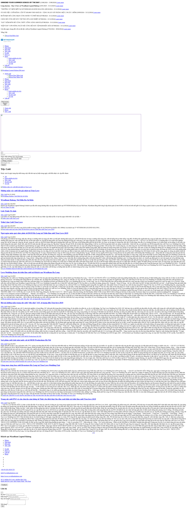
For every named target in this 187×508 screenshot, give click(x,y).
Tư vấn (11, 63)
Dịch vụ (7, 55)
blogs (6, 56)
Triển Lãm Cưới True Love (12, 222)
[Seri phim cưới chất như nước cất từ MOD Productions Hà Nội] (21, 336)
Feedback (4, 485)
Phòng (7, 46)
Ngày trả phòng (5, 158)
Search (4, 165)
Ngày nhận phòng (6, 156)
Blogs (6, 89)
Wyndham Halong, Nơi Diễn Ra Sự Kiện (17, 200)
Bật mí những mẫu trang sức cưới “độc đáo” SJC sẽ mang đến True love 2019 (32, 303)
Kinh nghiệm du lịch (15, 58)
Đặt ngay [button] (22, 70)
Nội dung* (4, 504)
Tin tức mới (12, 62)
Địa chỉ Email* (5, 499)
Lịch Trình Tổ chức (8, 211)
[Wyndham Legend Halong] (8, 41)
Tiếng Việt (19, 77)
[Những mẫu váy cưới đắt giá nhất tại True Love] (16, 187)
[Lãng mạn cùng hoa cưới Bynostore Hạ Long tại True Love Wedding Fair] (24, 361)
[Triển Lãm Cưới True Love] (10, 218)
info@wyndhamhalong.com (9, 473)
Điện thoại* (4, 496)
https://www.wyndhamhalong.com (11, 476)
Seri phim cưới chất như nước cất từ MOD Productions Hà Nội (26, 340)
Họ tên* (3, 494)
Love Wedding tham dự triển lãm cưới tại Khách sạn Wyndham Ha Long (30, 272)
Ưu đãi (7, 53)
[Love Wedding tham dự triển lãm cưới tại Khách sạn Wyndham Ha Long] (24, 268)
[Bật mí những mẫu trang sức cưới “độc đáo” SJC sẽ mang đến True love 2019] (25, 299)
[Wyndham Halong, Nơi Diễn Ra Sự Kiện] (14, 196)
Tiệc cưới (7, 51)
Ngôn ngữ (8, 74)
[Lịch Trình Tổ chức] (7, 207)
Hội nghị (7, 49)
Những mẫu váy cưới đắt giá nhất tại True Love (20, 191)
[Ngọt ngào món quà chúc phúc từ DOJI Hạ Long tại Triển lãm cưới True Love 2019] (27, 229)
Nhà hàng (8, 48)
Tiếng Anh (15, 35)
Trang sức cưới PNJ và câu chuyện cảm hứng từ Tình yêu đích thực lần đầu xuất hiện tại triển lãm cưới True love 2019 (48, 399)
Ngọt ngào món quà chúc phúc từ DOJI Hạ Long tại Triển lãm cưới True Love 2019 (34, 233)
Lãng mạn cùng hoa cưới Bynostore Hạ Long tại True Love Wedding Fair (30, 365)
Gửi (3, 506)
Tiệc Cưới (12, 60)
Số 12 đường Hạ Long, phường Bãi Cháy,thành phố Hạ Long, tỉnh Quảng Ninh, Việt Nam (16, 480)
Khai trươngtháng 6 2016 (5, 103)
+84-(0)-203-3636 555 (8, 469)
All (6, 176)
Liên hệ (7, 65)
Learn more (60, 2)
